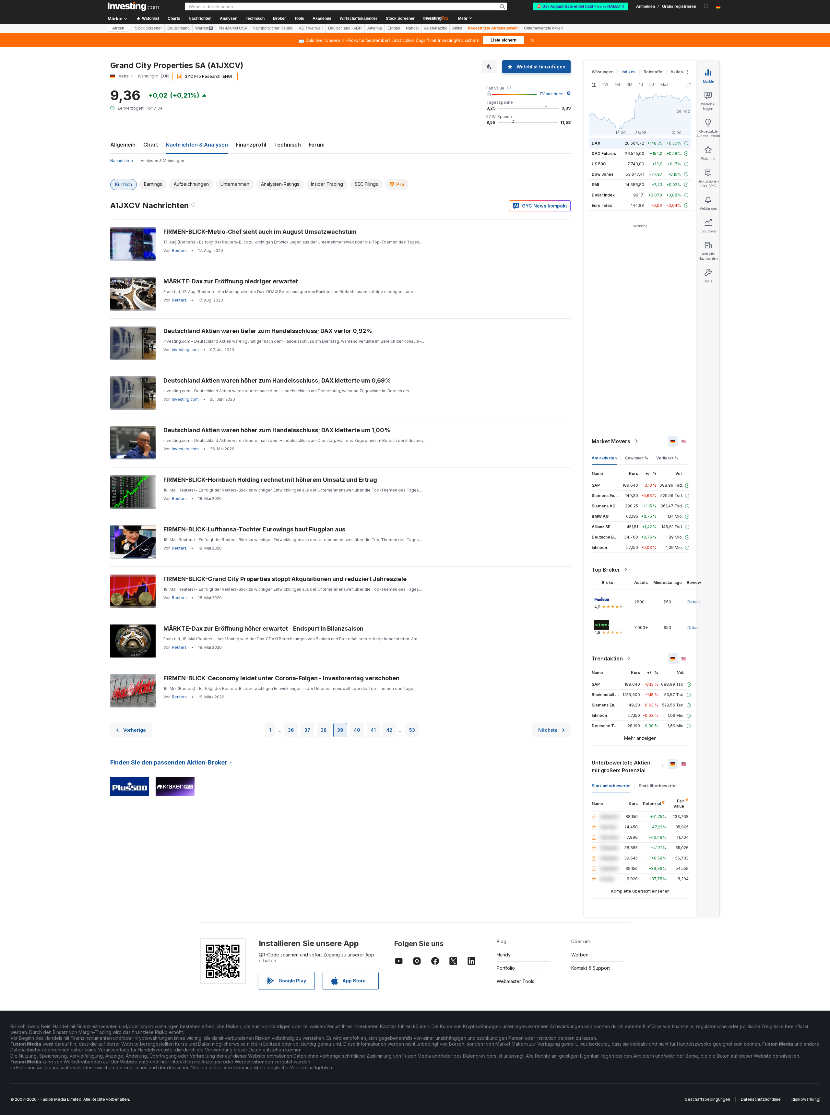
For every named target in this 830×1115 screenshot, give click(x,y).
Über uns (581, 941)
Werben (579, 954)
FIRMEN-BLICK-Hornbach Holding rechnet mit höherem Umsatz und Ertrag (270, 479)
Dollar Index (603, 195)
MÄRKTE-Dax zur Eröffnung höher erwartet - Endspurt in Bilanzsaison (263, 628)
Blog (501, 941)
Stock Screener (400, 18)
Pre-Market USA (233, 28)
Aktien (118, 28)
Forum (317, 144)
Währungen (602, 71)
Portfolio (506, 968)
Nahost (412, 28)
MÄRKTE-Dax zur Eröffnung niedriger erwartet (230, 281)
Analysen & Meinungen (162, 160)
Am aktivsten (604, 458)
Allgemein (123, 144)
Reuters (179, 250)
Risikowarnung (805, 1099)
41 (373, 730)
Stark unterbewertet (611, 785)
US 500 (599, 163)
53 (412, 730)
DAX (596, 143)
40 (357, 730)
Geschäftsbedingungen (707, 1099)
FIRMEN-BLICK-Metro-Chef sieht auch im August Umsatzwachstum (260, 231)
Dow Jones (602, 174)
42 (389, 730)
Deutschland (178, 28)
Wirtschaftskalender (358, 18)
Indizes (628, 71)
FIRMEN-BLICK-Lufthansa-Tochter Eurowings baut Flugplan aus (254, 529)
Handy (504, 954)
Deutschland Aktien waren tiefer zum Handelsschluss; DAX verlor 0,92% (267, 330)
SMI (595, 184)
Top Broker (606, 569)
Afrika (457, 28)
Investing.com (185, 349)
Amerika (374, 28)
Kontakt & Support (590, 968)
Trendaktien (607, 658)
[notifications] (706, 6)
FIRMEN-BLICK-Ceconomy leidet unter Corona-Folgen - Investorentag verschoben (281, 678)
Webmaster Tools (515, 981)
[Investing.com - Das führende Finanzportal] (133, 6)
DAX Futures (604, 153)
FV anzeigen (551, 93)
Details (694, 601)
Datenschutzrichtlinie (761, 1099)
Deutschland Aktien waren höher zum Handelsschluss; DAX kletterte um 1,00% (276, 430)
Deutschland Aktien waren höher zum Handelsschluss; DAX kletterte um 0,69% (277, 380)
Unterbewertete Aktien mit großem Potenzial (621, 766)
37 (307, 730)
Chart (150, 144)
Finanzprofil (251, 144)
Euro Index (602, 205)
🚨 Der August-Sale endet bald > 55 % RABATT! (580, 6)
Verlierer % (667, 458)
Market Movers (611, 441)
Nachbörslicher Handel (273, 28)
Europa (393, 28)
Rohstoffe (653, 71)
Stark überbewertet (658, 785)
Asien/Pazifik (435, 28)
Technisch (287, 144)
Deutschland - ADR (345, 28)
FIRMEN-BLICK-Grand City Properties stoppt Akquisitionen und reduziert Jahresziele (285, 578)
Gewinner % (636, 458)
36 (291, 730)
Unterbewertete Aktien (543, 28)
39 (340, 730)
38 (324, 730)
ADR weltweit (311, 28)
